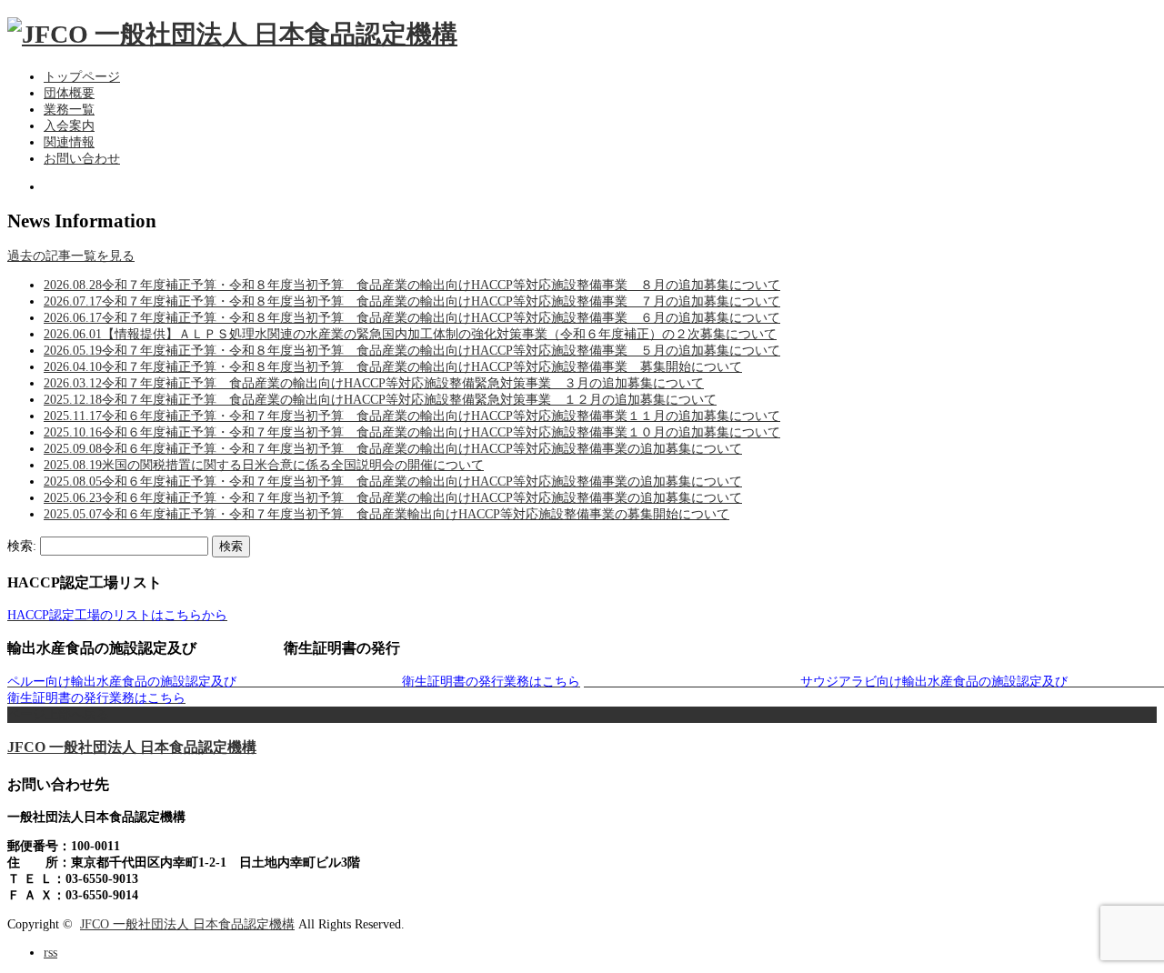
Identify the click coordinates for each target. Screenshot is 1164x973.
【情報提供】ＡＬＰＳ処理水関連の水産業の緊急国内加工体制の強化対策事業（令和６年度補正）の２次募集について (410, 334)
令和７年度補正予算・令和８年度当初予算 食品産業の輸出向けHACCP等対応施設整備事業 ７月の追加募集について (412, 301)
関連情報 (69, 142)
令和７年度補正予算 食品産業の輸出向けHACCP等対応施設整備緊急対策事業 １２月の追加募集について (380, 399)
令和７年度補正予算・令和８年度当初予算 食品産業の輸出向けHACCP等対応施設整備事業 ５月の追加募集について (412, 350)
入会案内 (69, 126)
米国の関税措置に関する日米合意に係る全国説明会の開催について (264, 465)
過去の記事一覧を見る (71, 256)
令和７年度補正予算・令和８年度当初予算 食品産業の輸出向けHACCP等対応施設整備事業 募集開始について (393, 367)
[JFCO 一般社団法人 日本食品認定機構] (232, 34)
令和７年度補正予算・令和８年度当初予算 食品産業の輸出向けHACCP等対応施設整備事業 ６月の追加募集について (412, 318)
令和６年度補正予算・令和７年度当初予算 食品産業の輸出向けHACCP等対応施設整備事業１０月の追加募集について (412, 432)
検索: (21, 546)
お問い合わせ (82, 159)
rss (50, 952)
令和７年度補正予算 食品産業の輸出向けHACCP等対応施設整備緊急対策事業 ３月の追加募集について (374, 383)
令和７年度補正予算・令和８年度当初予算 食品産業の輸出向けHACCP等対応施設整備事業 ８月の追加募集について (412, 285)
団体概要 (69, 93)
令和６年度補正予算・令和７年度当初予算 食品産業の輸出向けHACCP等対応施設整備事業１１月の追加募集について (412, 416)
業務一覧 (69, 109)
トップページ (82, 77)
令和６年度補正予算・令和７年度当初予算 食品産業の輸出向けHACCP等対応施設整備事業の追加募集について (393, 449)
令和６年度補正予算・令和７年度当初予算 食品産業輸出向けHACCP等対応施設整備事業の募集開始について (386, 514)
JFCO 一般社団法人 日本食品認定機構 (131, 747)
